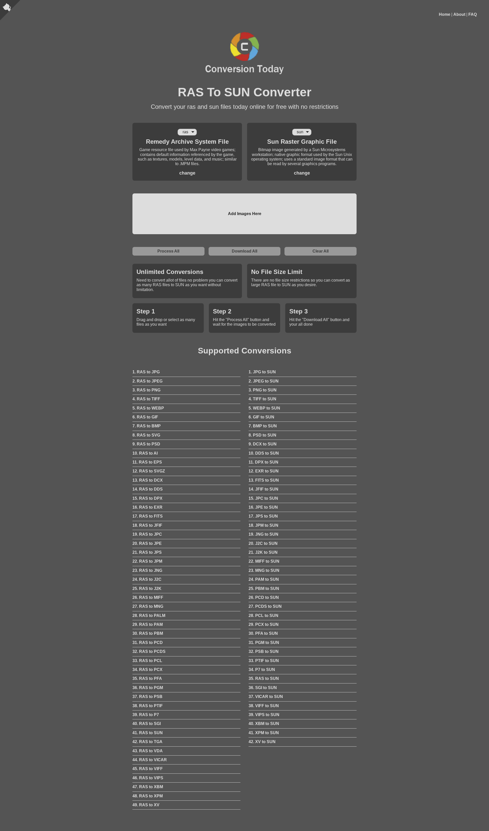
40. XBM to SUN (264, 723)
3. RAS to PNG (146, 390)
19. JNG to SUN (263, 534)
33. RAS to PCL (147, 660)
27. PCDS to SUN (265, 606)
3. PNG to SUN (263, 390)
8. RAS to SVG (146, 435)
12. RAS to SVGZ (148, 471)
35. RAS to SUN (264, 678)
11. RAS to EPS (147, 462)
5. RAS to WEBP (148, 408)
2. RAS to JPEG (147, 381)
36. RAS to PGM (147, 687)
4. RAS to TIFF (146, 399)
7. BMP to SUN (263, 426)
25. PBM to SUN (264, 588)
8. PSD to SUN (262, 435)
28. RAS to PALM (148, 615)
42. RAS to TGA (147, 742)
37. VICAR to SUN (266, 696)
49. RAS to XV (145, 805)
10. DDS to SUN (264, 453)
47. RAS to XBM (147, 787)
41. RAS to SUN (147, 733)
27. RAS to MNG (147, 606)
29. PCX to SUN (264, 624)
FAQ (472, 14)
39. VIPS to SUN (264, 715)
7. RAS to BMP (146, 426)
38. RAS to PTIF (147, 706)
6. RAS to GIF (145, 417)
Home (444, 14)
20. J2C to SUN (263, 543)
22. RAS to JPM (147, 561)
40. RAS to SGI (146, 723)
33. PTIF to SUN (264, 660)
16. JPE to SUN (263, 507)
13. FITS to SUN (264, 480)
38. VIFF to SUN (264, 706)
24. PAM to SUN (264, 579)
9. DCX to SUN (263, 444)
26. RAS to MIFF (147, 597)
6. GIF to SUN (261, 417)
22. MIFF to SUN (264, 561)
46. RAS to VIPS (147, 778)
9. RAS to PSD (146, 444)
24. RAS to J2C (146, 579)
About (459, 14)
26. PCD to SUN (264, 597)
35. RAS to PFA (147, 678)
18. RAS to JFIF (147, 525)
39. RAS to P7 (145, 715)
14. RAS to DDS (147, 489)
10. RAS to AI (145, 453)
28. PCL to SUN (263, 615)
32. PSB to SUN (264, 651)
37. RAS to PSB (147, 696)
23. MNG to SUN (264, 570)
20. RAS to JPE (147, 543)
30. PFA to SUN (263, 633)
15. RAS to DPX (147, 498)
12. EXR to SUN (264, 471)
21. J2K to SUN (263, 552)
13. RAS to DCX (147, 480)
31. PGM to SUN (264, 642)
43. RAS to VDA (147, 751)
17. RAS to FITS (147, 516)
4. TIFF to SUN (262, 399)
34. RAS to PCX (147, 669)
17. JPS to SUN (263, 516)
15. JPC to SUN (263, 498)
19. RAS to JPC (147, 534)
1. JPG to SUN (262, 372)
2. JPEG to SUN (264, 381)
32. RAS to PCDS (149, 651)
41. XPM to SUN (264, 733)
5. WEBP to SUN (264, 408)
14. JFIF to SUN (263, 489)
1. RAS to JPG (146, 372)
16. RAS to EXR (147, 507)
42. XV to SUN (262, 742)
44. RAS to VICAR (149, 760)
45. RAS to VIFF (147, 769)
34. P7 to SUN (262, 669)
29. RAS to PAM (147, 624)
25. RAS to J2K (146, 588)
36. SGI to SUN (263, 687)
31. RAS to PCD (147, 642)
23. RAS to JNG (147, 570)
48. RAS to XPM (147, 796)
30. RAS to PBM (147, 633)
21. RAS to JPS (147, 552)
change (187, 173)
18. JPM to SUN (263, 525)
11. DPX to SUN (263, 462)
